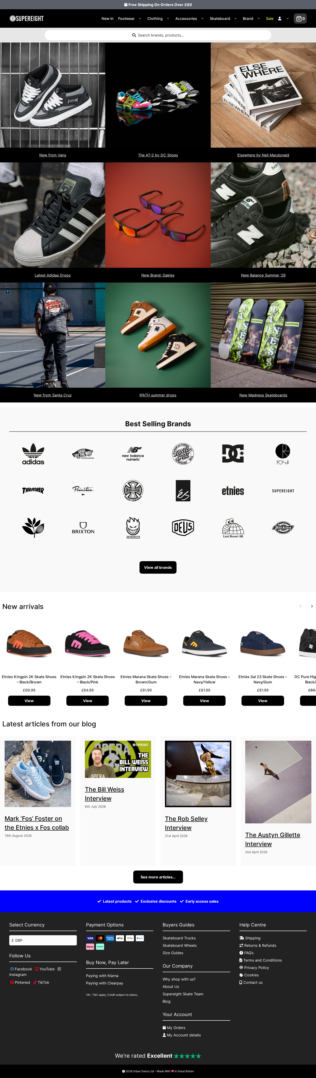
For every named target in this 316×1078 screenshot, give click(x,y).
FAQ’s (248, 952)
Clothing (155, 18)
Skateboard (220, 18)
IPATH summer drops (157, 395)
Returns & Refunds (259, 945)
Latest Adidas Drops (53, 275)
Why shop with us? (179, 979)
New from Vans (52, 155)
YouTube (46, 969)
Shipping (252, 938)
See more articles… (158, 877)
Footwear (126, 18)
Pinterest (22, 982)
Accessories (186, 18)
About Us (171, 986)
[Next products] (311, 606)
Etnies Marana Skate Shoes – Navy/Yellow (204, 679)
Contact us (252, 982)
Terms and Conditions (262, 960)
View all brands (158, 567)
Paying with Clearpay (104, 983)
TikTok (43, 982)
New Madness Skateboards (263, 395)
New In (108, 18)
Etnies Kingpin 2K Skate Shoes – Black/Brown (29, 679)
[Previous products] (299, 606)
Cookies (251, 975)
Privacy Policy (256, 967)
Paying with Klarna (102, 975)
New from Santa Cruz (53, 395)
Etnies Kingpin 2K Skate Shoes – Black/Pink (87, 679)
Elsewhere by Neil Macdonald (263, 155)
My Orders (175, 1027)
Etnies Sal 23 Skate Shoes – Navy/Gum (263, 679)
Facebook (23, 969)
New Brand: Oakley (158, 275)
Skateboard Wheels (180, 945)
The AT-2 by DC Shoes (158, 155)
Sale (269, 18)
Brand (248, 18)
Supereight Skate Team (183, 994)
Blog (166, 1001)
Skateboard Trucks (179, 938)
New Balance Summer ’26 (263, 275)
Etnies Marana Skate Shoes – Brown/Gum (146, 679)
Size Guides (173, 952)
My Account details (183, 1035)
